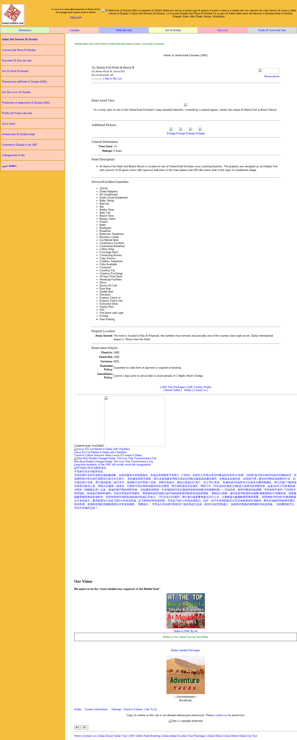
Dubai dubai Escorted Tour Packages (184, 735)
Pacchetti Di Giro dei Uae (17, 60)
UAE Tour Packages (173, 387)
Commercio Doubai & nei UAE (19, 144)
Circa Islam (8, 123)
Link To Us (150, 709)
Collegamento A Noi (13, 155)
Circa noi (222, 30)
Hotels (188, 390)
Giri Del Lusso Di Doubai (16, 92)
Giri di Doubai (173, 30)
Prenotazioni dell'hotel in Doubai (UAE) (24, 81)
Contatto (74, 30)
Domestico (25, 30)
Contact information (96, 709)
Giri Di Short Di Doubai (15, 71)
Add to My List (113, 78)
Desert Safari (172, 390)
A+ (77, 727)
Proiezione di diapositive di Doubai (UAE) (26, 102)
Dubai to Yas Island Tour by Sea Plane (185, 636)
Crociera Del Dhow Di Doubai (19, 50)
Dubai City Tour (248, 735)
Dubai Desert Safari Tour (112, 735)
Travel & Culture (132, 709)
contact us (221, 715)
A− (85, 727)
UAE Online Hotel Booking (144, 735)
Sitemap (116, 709)
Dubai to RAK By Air (186, 631)
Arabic (78, 709)
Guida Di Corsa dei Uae (272, 30)
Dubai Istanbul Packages (185, 650)
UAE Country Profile (199, 387)
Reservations (272, 76)
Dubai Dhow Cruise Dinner (223, 735)
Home (77, 735)
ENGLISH (76, 17)
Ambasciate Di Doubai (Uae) (18, 134)
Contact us (200, 390)
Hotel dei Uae (124, 30)
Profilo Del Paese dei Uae (17, 113)
